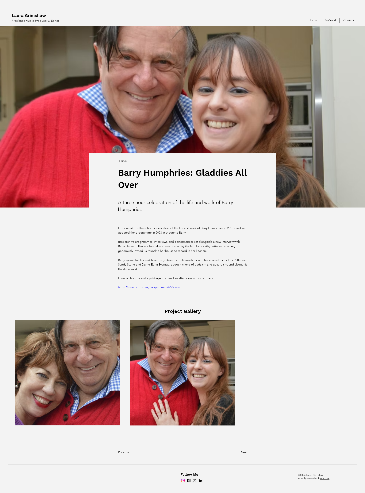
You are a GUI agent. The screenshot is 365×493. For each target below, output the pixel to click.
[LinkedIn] (200, 480)
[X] (194, 480)
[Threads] (188, 480)
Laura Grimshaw (29, 15)
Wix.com (324, 478)
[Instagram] (183, 480)
